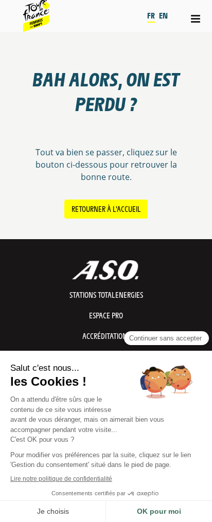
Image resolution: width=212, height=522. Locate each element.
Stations (106, 294)
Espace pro (106, 315)
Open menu (196, 18)
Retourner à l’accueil (106, 208)
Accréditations (106, 335)
